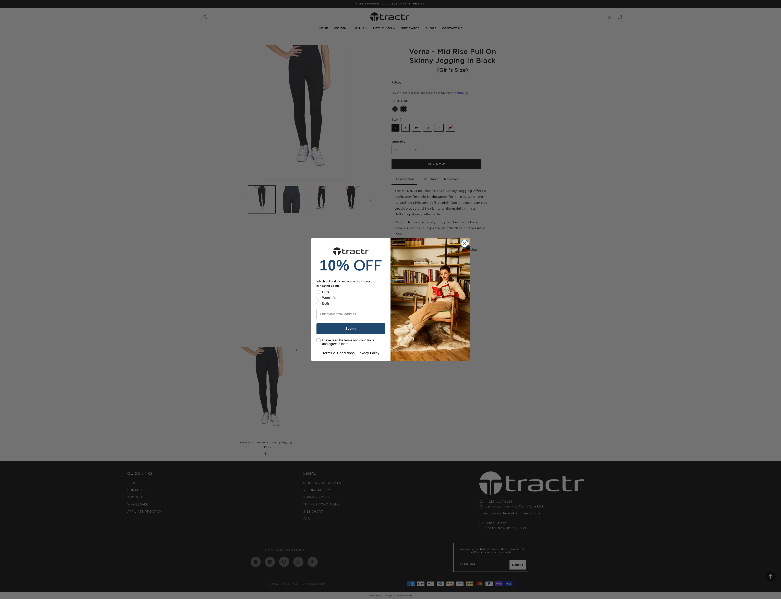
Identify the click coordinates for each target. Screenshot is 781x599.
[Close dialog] (464, 243)
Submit (350, 328)
